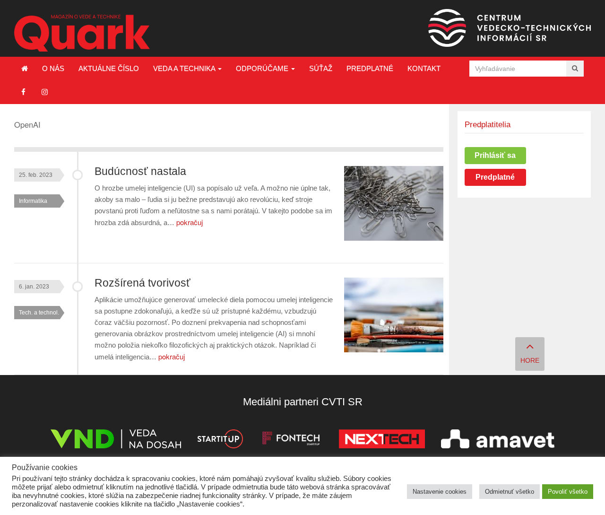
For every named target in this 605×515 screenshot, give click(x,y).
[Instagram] (45, 92)
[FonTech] (291, 440)
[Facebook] (23, 92)
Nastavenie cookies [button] (440, 491)
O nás (53, 68)
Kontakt (424, 68)
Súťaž (320, 68)
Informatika (33, 201)
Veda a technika (185, 68)
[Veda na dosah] (116, 440)
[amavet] (497, 440)
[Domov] (24, 68)
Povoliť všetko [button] (568, 491)
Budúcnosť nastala (140, 171)
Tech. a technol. (39, 312)
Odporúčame (263, 68)
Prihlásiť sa (495, 155)
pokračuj (189, 222)
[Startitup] (219, 440)
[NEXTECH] (382, 440)
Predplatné (369, 68)
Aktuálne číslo (108, 68)
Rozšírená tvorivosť (142, 283)
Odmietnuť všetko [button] (509, 491)
